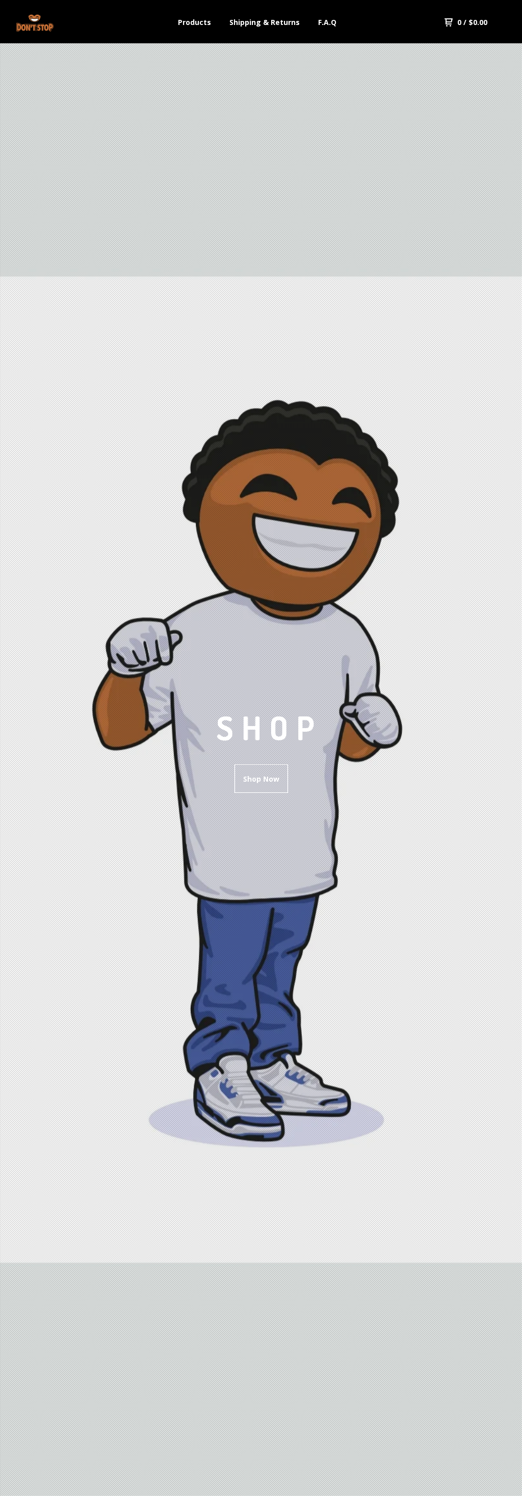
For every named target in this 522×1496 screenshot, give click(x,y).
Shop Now (261, 779)
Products (194, 22)
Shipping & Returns (264, 22)
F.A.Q (327, 22)
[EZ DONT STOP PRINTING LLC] (69, 22)
